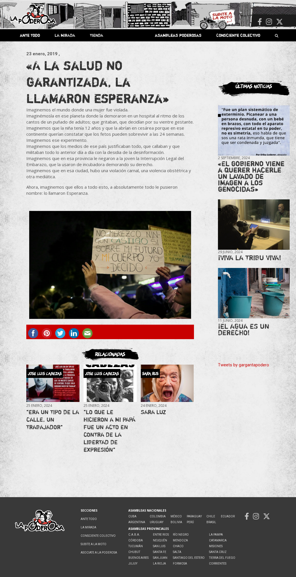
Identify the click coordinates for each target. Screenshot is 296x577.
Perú (190, 522)
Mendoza (180, 540)
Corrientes (217, 563)
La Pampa (216, 534)
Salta (177, 552)
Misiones (216, 546)
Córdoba (135, 540)
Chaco (178, 546)
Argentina (136, 522)
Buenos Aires (138, 557)
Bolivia (176, 522)
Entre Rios (161, 534)
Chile (210, 516)
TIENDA (96, 35)
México (176, 516)
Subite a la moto (93, 544)
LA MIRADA (65, 35)
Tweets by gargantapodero (243, 364)
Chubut (134, 552)
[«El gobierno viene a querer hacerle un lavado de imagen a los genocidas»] (254, 130)
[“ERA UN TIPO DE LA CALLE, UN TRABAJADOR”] (52, 383)
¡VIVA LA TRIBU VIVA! (249, 257)
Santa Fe (159, 552)
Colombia (158, 516)
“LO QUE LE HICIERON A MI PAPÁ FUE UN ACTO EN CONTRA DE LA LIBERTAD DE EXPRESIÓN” (109, 430)
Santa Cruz (218, 552)
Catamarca (218, 540)
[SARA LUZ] (167, 383)
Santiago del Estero (189, 557)
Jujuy (132, 563)
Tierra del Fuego (222, 557)
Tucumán (135, 546)
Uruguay (156, 522)
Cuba (132, 516)
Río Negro (181, 534)
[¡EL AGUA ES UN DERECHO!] (254, 293)
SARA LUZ (153, 412)
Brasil (211, 522)
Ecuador (228, 516)
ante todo (30, 35)
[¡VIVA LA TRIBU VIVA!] (254, 224)
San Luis (159, 546)
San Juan (160, 557)
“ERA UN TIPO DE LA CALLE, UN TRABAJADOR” (52, 419)
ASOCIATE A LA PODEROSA (99, 552)
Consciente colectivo (238, 35)
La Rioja (159, 563)
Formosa (180, 563)
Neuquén (160, 540)
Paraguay (194, 516)
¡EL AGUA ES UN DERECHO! (243, 329)
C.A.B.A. (134, 534)
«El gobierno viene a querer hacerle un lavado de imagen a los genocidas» (251, 176)
